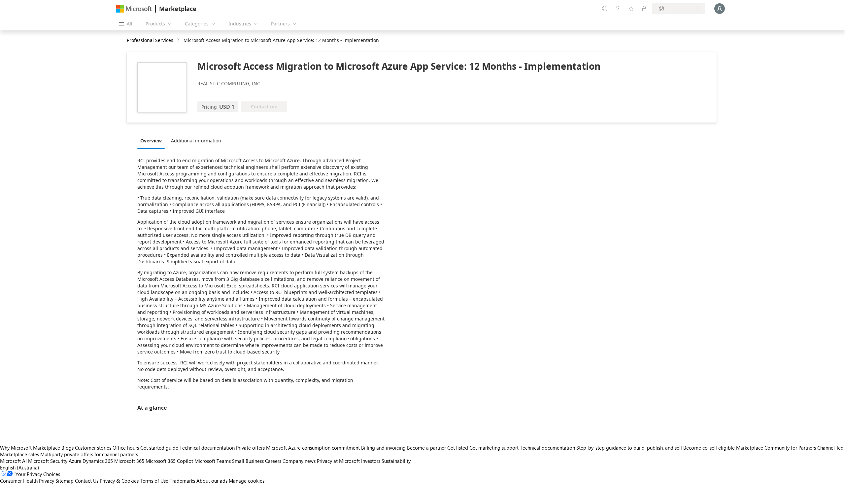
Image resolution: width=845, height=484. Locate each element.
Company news (299, 461)
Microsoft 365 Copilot (169, 461)
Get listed (457, 447)
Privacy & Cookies (119, 480)
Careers (273, 461)
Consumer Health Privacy (27, 480)
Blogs (67, 447)
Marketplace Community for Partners (776, 447)
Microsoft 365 (129, 461)
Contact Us (86, 480)
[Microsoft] (134, 9)
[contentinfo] (179, 40)
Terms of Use (154, 480)
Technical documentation (207, 447)
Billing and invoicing (383, 447)
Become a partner (426, 447)
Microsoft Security (47, 461)
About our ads (211, 480)
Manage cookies (246, 480)
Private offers (250, 447)
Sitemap (64, 480)
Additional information (196, 140)
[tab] (152, 140)
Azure (75, 461)
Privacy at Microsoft (338, 461)
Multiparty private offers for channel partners (89, 454)
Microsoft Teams (212, 461)
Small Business (248, 461)
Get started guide (159, 447)
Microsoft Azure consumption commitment (313, 447)
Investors (370, 461)
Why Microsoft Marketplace (30, 447)
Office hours (126, 447)
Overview (151, 140)
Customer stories (93, 447)
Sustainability (396, 461)
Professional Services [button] (150, 40)
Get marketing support (494, 447)
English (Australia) (19, 467)
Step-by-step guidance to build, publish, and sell (629, 447)
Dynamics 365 (98, 461)
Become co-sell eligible (709, 447)
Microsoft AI (13, 461)
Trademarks (182, 480)
